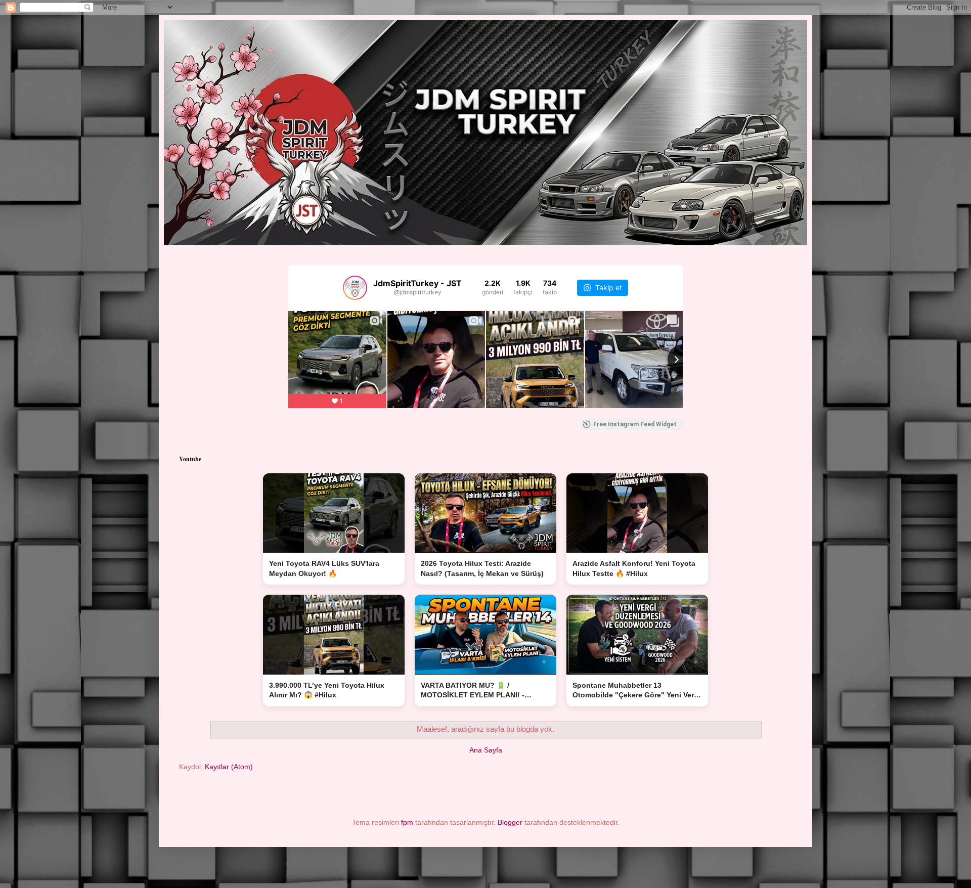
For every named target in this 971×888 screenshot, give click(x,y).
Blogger (510, 822)
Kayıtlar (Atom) (229, 767)
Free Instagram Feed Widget (635, 424)
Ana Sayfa (485, 750)
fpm (407, 822)
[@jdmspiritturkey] (355, 288)
